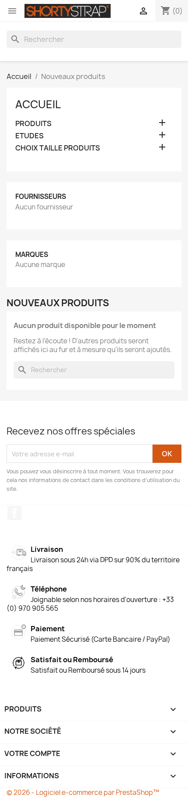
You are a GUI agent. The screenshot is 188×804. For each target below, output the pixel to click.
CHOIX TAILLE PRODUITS (57, 148)
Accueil (38, 104)
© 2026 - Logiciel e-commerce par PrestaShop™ (83, 792)
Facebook (14, 513)
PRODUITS (33, 123)
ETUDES (29, 135)
